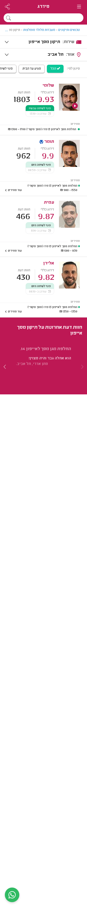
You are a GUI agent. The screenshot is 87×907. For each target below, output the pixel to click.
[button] (5, 366)
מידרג (43, 6)
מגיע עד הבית (31, 69)
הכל (54, 69)
